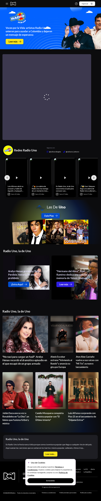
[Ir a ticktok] (24, 474)
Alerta (93, 469)
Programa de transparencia (51, 487)
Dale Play (49, 215)
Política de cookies (86, 492)
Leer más (13, 41)
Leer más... (50, 454)
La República (88, 472)
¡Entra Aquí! (17, 284)
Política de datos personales (67, 492)
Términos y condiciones (49, 492)
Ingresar (85, 4)
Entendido (50, 481)
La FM (86, 469)
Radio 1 (78, 472)
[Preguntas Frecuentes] (76, 3)
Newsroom (77, 469)
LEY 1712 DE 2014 (77, 482)
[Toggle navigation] (6, 3)
